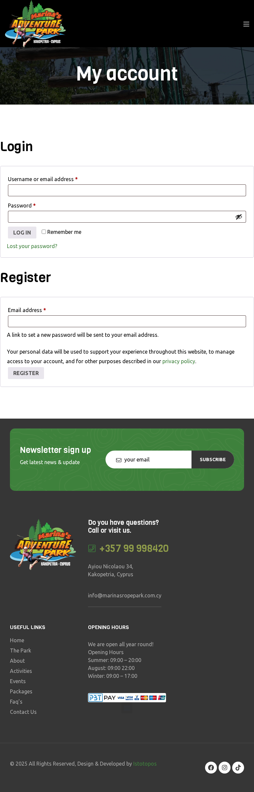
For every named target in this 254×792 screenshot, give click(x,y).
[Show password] (238, 216)
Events (18, 681)
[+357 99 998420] (92, 548)
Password (32, 204)
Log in (22, 233)
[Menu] (246, 23)
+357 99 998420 (134, 548)
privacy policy (178, 361)
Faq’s (16, 702)
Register (26, 373)
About (17, 661)
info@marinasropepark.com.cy (124, 595)
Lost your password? (32, 246)
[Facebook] (211, 768)
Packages (21, 691)
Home (17, 640)
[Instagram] (225, 768)
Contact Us (23, 712)
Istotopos (145, 764)
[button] (126, 707)
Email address (37, 309)
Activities (21, 671)
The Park (20, 650)
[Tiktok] (238, 768)
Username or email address (53, 178)
